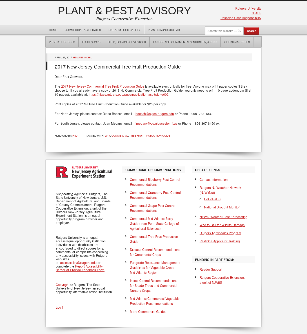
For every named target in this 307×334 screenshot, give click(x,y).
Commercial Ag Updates (83, 30)
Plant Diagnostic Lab (164, 30)
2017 (107, 135)
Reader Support (211, 269)
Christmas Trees (237, 42)
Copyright (62, 284)
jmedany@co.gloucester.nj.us (156, 123)
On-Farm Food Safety (124, 30)
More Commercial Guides (148, 311)
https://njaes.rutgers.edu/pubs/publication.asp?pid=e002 (129, 94)
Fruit (76, 135)
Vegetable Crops (60, 42)
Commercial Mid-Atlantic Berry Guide (154, 223)
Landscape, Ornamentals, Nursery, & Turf (185, 42)
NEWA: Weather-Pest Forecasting (223, 217)
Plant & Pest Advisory (124, 11)
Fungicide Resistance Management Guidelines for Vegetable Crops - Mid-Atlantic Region (155, 267)
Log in (60, 307)
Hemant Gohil (82, 57)
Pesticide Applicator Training (220, 241)
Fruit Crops (91, 42)
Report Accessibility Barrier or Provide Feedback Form (80, 268)
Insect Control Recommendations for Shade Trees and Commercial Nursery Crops (153, 285)
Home (53, 30)
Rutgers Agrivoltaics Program (220, 233)
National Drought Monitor (222, 207)
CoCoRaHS (212, 199)
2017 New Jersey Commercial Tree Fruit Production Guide (118, 66)
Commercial (119, 135)
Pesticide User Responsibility (240, 17)
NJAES (256, 13)
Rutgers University (248, 8)
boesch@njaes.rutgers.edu (155, 113)
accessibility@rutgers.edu (78, 262)
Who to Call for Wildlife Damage (222, 225)
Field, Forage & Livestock (127, 42)
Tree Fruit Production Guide (149, 135)
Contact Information (214, 179)
